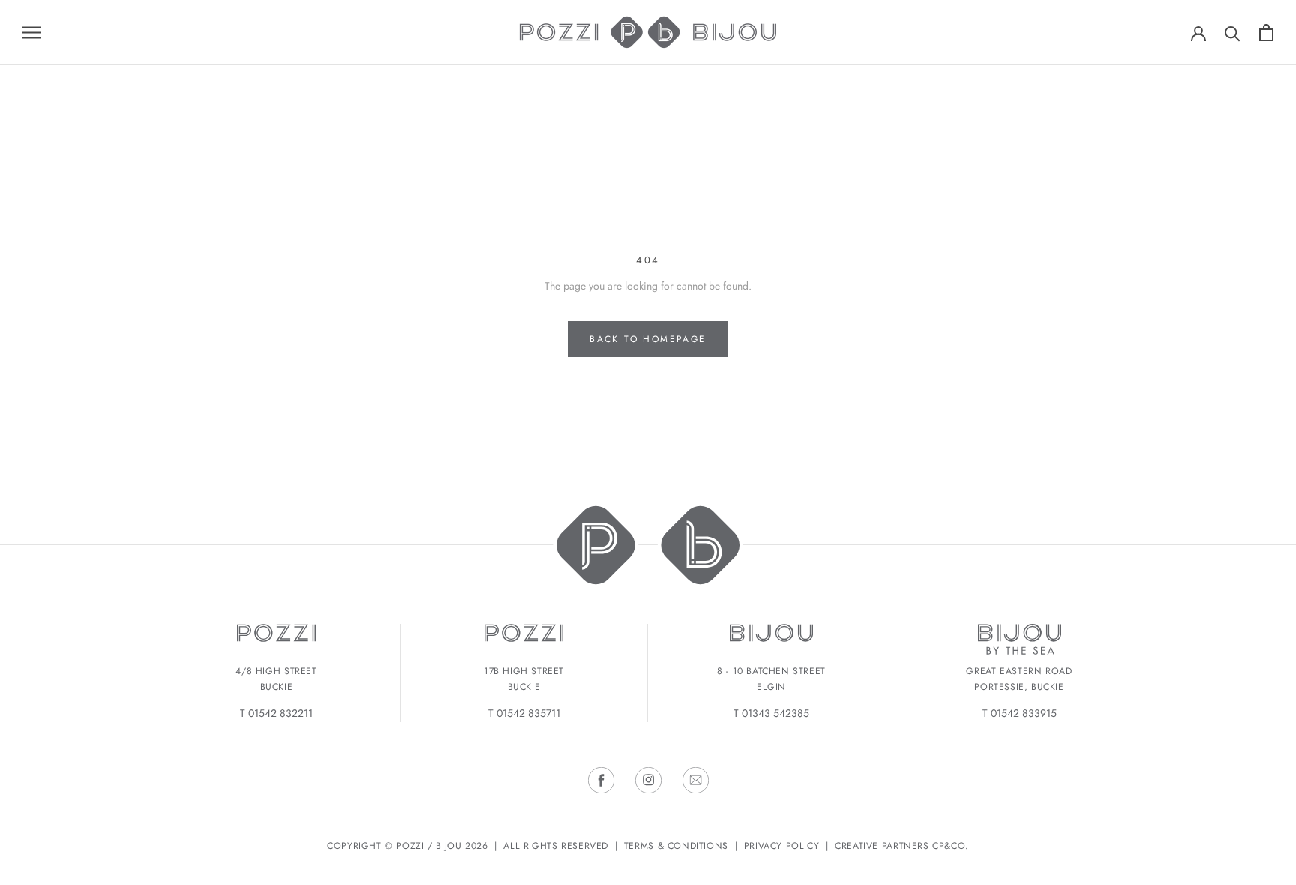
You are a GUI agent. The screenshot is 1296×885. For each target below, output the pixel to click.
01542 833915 (1024, 713)
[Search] (1232, 32)
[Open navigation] (31, 32)
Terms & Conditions (676, 846)
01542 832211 (280, 713)
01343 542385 (775, 713)
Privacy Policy (782, 846)
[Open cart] (1266, 32)
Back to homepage (648, 339)
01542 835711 (528, 713)
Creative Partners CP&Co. (902, 846)
